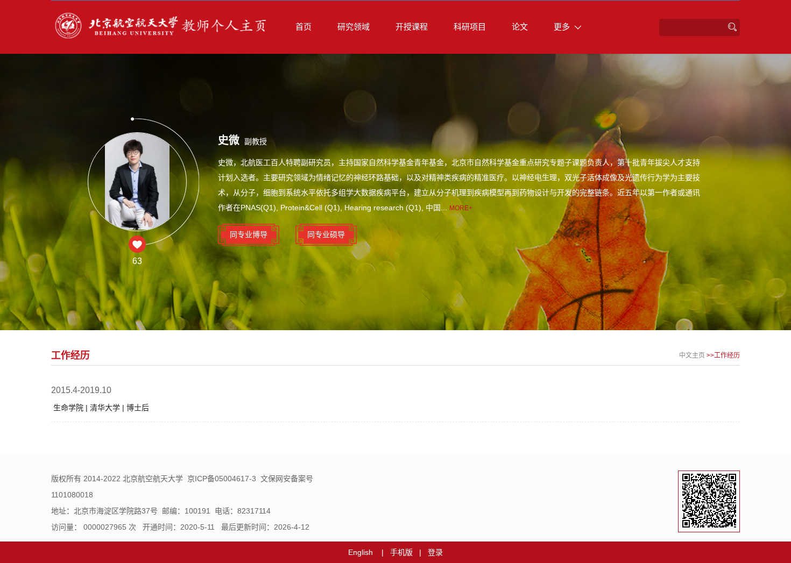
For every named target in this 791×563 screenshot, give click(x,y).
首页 (303, 26)
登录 (435, 552)
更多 (562, 26)
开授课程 (412, 26)
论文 (520, 26)
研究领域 (353, 26)
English (360, 552)
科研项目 (470, 26)
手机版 (401, 552)
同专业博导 (248, 234)
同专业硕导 (326, 234)
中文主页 (692, 355)
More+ (460, 208)
